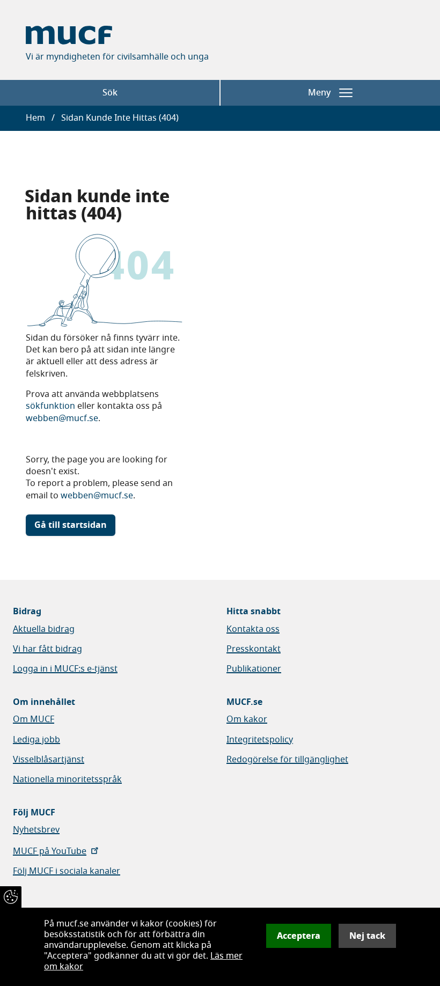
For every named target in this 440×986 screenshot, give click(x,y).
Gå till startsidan (70, 525)
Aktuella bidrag (44, 629)
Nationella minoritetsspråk (67, 779)
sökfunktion (50, 406)
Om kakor (246, 719)
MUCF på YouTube (49, 851)
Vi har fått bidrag (47, 649)
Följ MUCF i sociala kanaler (66, 871)
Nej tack (367, 936)
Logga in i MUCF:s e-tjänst (65, 669)
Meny (319, 92)
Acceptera (298, 936)
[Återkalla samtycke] (10, 897)
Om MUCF (33, 719)
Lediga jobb (36, 739)
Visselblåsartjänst (48, 759)
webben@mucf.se (62, 418)
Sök (110, 92)
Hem (35, 118)
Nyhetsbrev (36, 829)
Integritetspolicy (259, 739)
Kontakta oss (253, 629)
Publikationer (253, 669)
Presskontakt (253, 649)
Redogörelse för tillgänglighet (287, 759)
